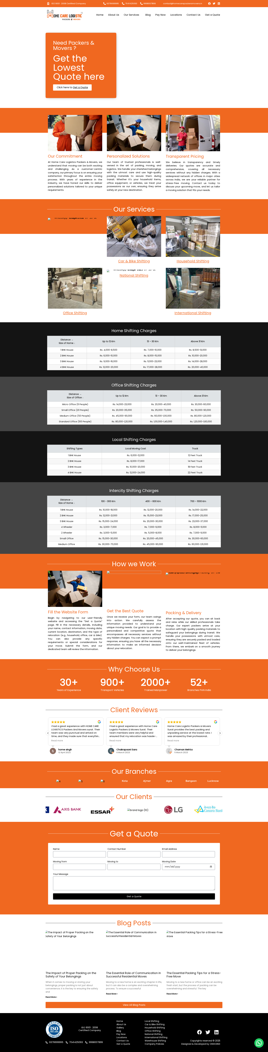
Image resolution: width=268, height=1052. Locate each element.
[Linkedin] (219, 4)
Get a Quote (212, 15)
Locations (176, 15)
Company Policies (154, 1043)
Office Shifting (75, 312)
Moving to (112, 861)
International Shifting (192, 312)
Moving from (60, 861)
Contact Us (193, 15)
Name (56, 849)
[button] (220, 733)
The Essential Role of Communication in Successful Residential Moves (133, 974)
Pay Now (160, 15)
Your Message (60, 874)
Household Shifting (193, 261)
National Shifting (134, 275)
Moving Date (169, 861)
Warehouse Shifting (155, 1040)
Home (99, 15)
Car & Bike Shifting (134, 261)
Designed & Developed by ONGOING (200, 1043)
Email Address (169, 849)
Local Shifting (75, 223)
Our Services (131, 15)
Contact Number (116, 849)
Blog (148, 15)
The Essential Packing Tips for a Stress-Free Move (194, 974)
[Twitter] (214, 4)
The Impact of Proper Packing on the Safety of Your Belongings (71, 974)
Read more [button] (57, 740)
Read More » (51, 997)
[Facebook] (209, 4)
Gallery (120, 1027)
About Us (113, 15)
